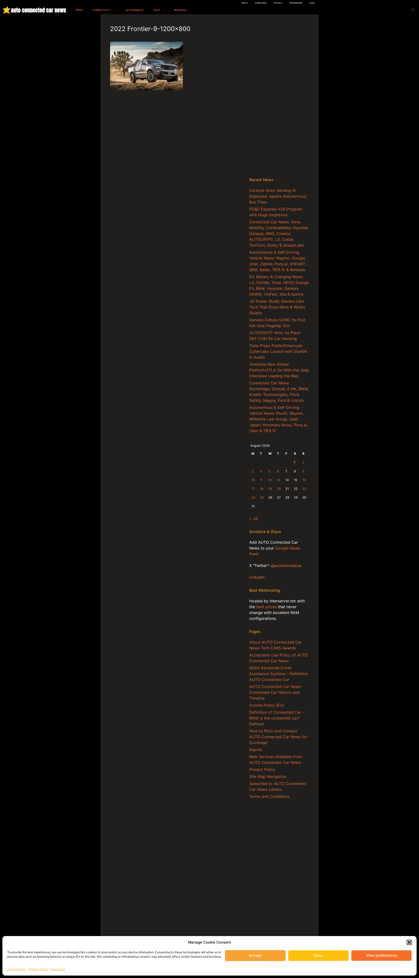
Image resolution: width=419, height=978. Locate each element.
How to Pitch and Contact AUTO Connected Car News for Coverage (278, 736)
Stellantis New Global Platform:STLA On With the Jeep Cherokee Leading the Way (279, 370)
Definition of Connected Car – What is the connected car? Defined (276, 718)
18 (261, 489)
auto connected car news (38, 10)
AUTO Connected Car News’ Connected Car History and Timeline (275, 692)
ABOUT (245, 3)
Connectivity (101, 9)
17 (253, 489)
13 (278, 480)
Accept (255, 955)
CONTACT (277, 3)
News (79, 9)
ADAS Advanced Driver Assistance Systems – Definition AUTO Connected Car (278, 673)
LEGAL (312, 3)
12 (270, 480)
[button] (409, 942)
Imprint (255, 749)
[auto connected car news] (6, 10)
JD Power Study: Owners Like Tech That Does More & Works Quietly (277, 307)
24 (253, 497)
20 (279, 489)
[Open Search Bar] (413, 10)
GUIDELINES (260, 3)
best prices (266, 606)
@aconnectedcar (286, 565)
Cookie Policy (16, 969)
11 (261, 480)
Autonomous (134, 9)
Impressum (58, 969)
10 (253, 480)
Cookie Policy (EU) (266, 705)
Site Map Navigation (268, 776)
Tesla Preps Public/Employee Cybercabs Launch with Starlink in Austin (278, 351)
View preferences (381, 955)
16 (304, 480)
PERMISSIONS (295, 3)
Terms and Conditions (269, 796)
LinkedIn (257, 577)
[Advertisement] (279, 97)
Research (180, 9)
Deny (318, 955)
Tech (156, 9)
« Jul (253, 518)
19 (270, 489)
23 (304, 489)
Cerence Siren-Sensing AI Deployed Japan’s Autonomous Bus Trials (277, 196)
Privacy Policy (38, 969)
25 (262, 497)
